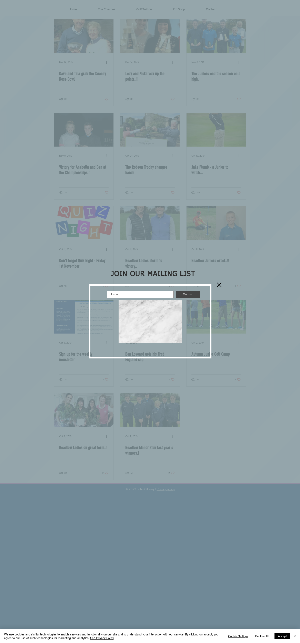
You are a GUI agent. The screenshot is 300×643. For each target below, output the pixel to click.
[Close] (295, 636)
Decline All (262, 636)
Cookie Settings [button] (238, 636)
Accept (282, 636)
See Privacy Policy (102, 638)
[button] (219, 285)
